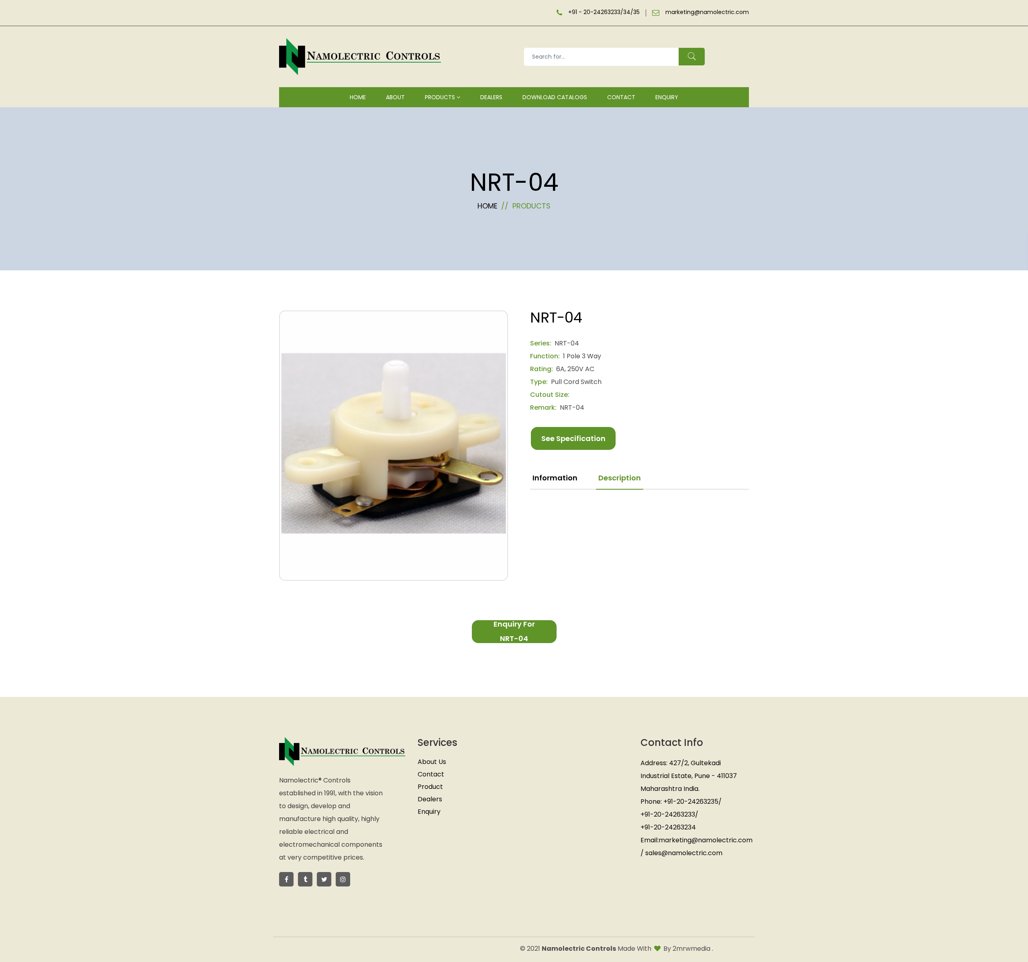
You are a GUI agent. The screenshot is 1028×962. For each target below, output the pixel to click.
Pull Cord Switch (576, 381)
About (395, 97)
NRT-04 (567, 343)
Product (430, 786)
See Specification (573, 438)
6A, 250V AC (575, 369)
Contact (621, 97)
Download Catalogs (554, 97)
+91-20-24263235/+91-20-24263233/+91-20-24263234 (681, 814)
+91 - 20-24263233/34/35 (604, 12)
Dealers (491, 97)
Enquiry (666, 97)
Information (554, 478)
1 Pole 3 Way (582, 356)
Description (619, 478)
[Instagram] (343, 879)
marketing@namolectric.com (707, 12)
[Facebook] (324, 879)
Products (441, 97)
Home (358, 97)
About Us (432, 761)
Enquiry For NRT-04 (514, 631)
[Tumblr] (305, 879)
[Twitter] (286, 879)
